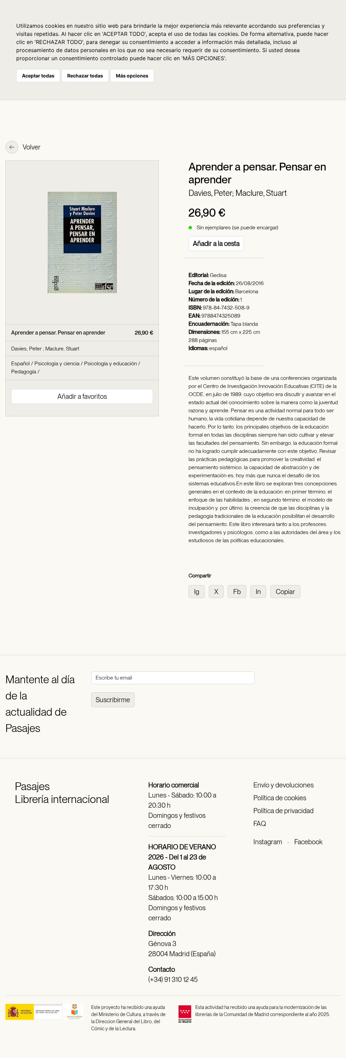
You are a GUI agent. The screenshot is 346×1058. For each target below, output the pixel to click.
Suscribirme (113, 700)
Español (20, 363)
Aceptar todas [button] (38, 75)
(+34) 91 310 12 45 (173, 979)
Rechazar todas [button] (85, 75)
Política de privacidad (283, 811)
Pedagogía (23, 371)
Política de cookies (279, 798)
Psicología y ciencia (56, 363)
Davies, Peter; (212, 193)
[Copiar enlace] (286, 591)
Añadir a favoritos (82, 396)
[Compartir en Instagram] (199, 591)
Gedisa (218, 275)
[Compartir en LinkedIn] (260, 591)
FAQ (259, 824)
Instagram (267, 842)
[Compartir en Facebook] (239, 591)
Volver (31, 147)
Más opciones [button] (132, 75)
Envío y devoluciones (283, 785)
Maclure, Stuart (261, 193)
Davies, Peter (27, 348)
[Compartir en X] (218, 591)
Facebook (308, 842)
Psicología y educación (110, 363)
